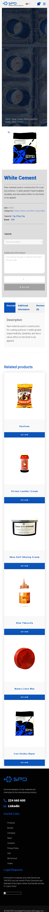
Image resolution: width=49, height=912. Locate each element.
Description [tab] (12, 305)
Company (11, 833)
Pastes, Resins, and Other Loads (27, 211)
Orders (10, 863)
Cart (9, 853)
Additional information (14, 252)
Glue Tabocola (24, 623)
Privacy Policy (13, 848)
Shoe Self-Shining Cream (25, 557)
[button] (44, 4)
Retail (14, 119)
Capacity (7, 234)
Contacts (11, 843)
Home (7, 119)
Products (11, 823)
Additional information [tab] (23, 307)
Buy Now (25, 287)
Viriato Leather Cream (24, 491)
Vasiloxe (24, 426)
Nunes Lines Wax (25, 689)
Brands (10, 828)
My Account (12, 858)
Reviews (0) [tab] (40, 307)
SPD (12, 220)
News (9, 838)
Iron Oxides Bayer (24, 754)
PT (29, 4)
